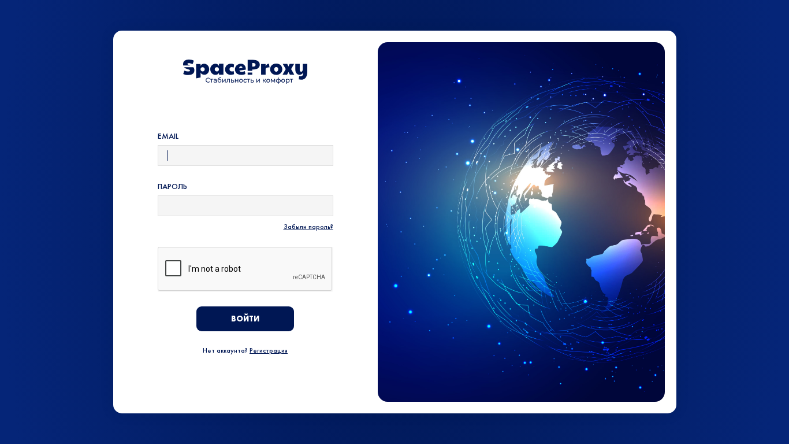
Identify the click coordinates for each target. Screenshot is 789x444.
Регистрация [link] (269, 350)
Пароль (172, 186)
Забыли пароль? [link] (308, 226)
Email (168, 136)
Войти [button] (245, 318)
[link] (245, 72)
